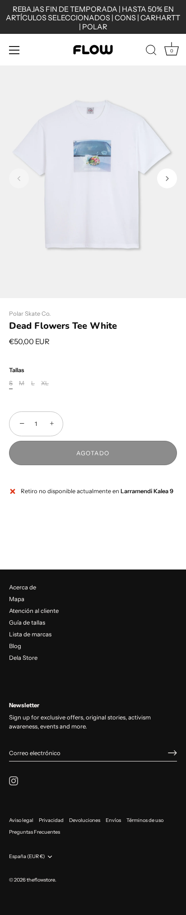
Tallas (16, 370)
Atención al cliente (34, 610)
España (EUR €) (27, 856)
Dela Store (23, 657)
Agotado (93, 453)
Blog (15, 645)
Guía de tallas (27, 622)
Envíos (113, 820)
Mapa (16, 598)
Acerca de (22, 587)
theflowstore (41, 880)
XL (45, 383)
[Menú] (14, 50)
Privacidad (51, 820)
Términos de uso (144, 820)
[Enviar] (172, 752)
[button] (19, 178)
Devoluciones (84, 820)
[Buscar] (151, 51)
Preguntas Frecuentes (34, 832)
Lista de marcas (30, 634)
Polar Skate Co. (30, 313)
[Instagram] (13, 780)
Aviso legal (21, 820)
